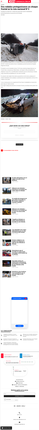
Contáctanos (20, 383)
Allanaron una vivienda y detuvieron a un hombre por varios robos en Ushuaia (19, 189)
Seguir (24, 371)
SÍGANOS (19, 325)
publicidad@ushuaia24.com (11, 356)
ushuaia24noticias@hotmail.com (19, 424)
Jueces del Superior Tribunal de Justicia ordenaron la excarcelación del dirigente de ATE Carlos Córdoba (10, 343)
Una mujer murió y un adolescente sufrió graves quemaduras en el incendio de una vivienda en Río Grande (19, 263)
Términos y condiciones (19, 386)
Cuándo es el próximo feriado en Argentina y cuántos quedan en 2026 (10, 339)
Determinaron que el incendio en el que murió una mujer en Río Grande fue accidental (19, 252)
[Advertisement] (19, 25)
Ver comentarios (19, 144)
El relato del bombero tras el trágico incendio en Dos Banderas (19, 179)
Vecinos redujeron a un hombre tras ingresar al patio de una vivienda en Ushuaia (18, 242)
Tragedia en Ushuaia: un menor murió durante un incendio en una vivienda (18, 221)
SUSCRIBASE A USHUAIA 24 (19, 396)
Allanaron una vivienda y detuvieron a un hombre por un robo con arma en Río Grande (19, 210)
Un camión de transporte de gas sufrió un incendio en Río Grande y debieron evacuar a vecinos (19, 200)
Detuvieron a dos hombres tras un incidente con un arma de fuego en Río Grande (19, 273)
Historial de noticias (20, 381)
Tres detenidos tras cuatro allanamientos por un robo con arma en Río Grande (19, 231)
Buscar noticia (20, 379)
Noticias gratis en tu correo (19, 390)
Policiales (2, 4)
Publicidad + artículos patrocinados (20, 384)
